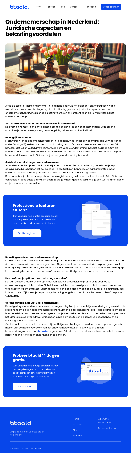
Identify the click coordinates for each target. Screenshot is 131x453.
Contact (74, 6)
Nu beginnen (25, 386)
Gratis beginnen (111, 6)
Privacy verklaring (107, 428)
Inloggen (91, 6)
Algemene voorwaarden (105, 420)
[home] (19, 6)
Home (38, 6)
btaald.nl (43, 331)
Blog (63, 6)
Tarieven (51, 6)
